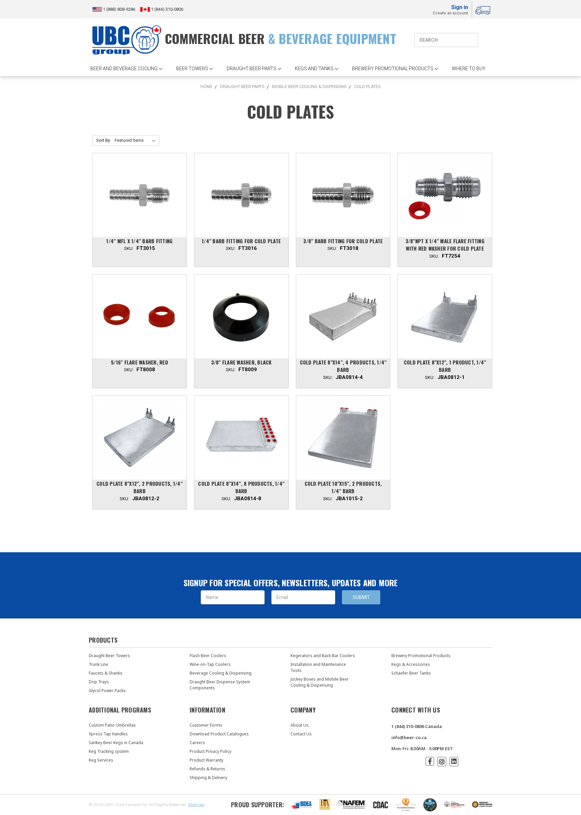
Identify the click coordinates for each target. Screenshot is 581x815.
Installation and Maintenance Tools (318, 667)
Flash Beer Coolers (208, 655)
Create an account (450, 13)
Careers (197, 742)
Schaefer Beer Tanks (411, 673)
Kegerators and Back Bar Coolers (322, 655)
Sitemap (196, 804)
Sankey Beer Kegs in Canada (116, 742)
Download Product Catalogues (219, 734)
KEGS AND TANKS (314, 68)
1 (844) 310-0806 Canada (416, 726)
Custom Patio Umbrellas (112, 725)
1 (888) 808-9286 (119, 9)
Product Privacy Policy (210, 751)
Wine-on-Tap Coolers (210, 664)
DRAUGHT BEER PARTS (251, 68)
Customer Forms (206, 725)
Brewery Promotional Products (421, 655)
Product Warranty (206, 760)
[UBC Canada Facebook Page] (430, 761)
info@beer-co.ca (409, 737)
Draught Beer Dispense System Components (220, 685)
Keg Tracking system (109, 751)
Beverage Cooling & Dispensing (220, 673)
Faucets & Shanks (105, 673)
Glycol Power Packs (107, 690)
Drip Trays (99, 682)
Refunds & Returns (207, 769)
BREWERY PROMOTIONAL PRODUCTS (392, 68)
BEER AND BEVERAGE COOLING (124, 68)
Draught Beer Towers (109, 655)
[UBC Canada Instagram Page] (441, 761)
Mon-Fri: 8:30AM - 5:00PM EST (422, 748)
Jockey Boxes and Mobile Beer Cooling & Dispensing (319, 682)
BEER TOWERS (192, 68)
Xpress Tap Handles (108, 734)
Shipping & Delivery (208, 777)
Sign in (459, 7)
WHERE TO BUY (469, 68)
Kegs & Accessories (410, 664)
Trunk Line (98, 664)
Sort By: (103, 140)
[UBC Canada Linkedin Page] (454, 761)
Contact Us (301, 734)
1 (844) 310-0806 (166, 9)
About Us (299, 725)
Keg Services (101, 760)
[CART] (483, 9)
